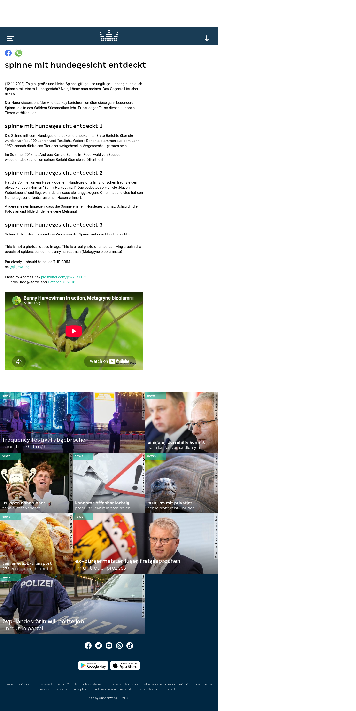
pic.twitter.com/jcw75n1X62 (63, 277)
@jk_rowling (19, 267)
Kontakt (45, 689)
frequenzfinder (147, 689)
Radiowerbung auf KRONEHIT (113, 689)
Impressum (204, 684)
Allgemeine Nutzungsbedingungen (168, 684)
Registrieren (26, 684)
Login (9, 684)
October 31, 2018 (61, 282)
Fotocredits (170, 689)
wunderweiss (108, 698)
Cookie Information (126, 684)
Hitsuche (62, 689)
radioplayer (81, 689)
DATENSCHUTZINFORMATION (91, 684)
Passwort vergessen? (54, 684)
